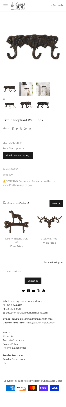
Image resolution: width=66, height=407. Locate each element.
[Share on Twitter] (17, 128)
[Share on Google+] (25, 128)
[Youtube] (33, 290)
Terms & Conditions (13, 340)
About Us (8, 336)
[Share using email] (30, 128)
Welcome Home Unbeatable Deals (43, 380)
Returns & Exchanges (14, 347)
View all (56, 203)
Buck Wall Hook (49, 238)
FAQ (5, 363)
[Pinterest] (43, 290)
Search (6, 332)
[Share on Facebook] (13, 128)
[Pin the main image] (21, 128)
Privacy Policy (10, 344)
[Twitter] (23, 290)
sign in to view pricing (17, 155)
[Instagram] (38, 290)
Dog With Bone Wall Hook (16, 240)
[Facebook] (28, 290)
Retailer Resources (13, 355)
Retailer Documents (14, 359)
